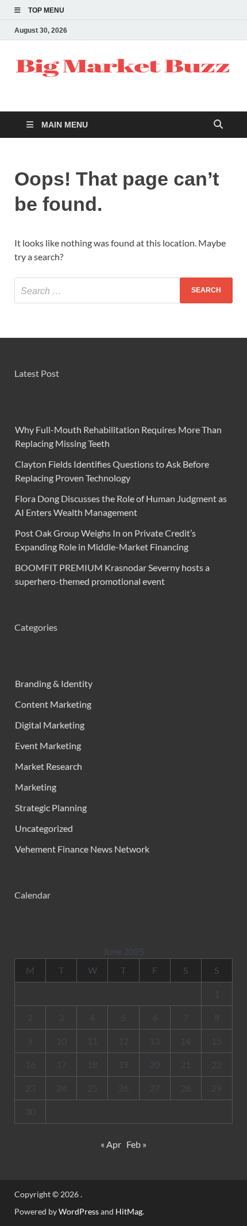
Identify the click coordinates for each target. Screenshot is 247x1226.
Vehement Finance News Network (82, 848)
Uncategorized (44, 828)
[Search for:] (123, 290)
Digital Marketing (49, 724)
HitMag (128, 1211)
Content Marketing (53, 704)
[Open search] (218, 124)
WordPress (79, 1211)
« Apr (111, 1144)
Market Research (48, 766)
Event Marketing (48, 745)
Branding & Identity (53, 683)
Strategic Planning (51, 807)
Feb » (136, 1144)
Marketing (35, 786)
